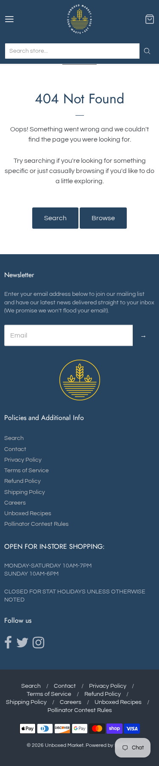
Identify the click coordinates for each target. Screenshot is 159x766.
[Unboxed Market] (79, 19)
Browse (103, 218)
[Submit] (147, 51)
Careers (15, 503)
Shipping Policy (24, 492)
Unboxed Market (64, 745)
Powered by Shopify (108, 745)
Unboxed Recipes (27, 513)
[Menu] (19, 19)
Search (55, 218)
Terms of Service (26, 471)
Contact (15, 449)
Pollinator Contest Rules (36, 524)
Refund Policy (22, 481)
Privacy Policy (23, 460)
